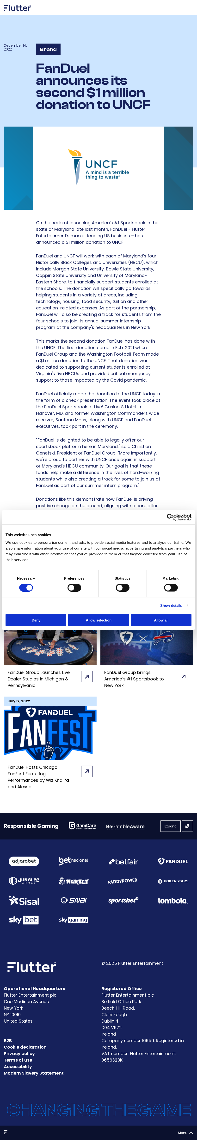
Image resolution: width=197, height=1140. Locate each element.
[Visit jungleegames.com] (24, 881)
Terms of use (18, 1060)
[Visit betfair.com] (123, 861)
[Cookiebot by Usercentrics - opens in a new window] (170, 517)
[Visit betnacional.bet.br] (73, 861)
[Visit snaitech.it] (73, 900)
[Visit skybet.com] (24, 920)
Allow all (161, 620)
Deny (36, 620)
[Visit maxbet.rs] (73, 881)
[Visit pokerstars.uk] (173, 880)
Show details (171, 605)
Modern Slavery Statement (34, 1073)
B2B (8, 1041)
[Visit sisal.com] (24, 900)
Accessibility (18, 1066)
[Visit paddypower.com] (123, 880)
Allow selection (98, 620)
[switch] (74, 588)
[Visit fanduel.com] (173, 861)
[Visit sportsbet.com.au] (123, 900)
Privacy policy (19, 1053)
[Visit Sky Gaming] (73, 919)
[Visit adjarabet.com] (24, 861)
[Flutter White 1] (17, 13)
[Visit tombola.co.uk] (173, 900)
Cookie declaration (25, 1047)
